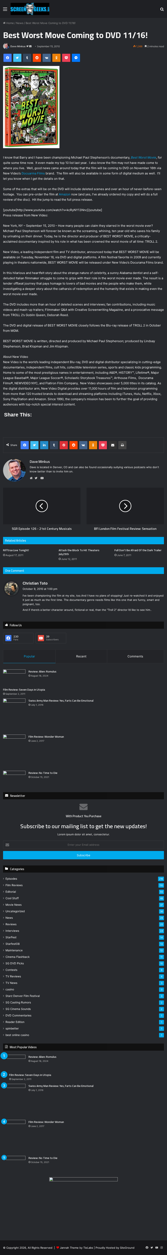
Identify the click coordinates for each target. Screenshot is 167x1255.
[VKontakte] (47, 58)
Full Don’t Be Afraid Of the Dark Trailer (138, 550)
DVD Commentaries (18, 1015)
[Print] (122, 445)
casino (9, 989)
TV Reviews (13, 976)
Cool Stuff (12, 898)
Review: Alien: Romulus (42, 671)
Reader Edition (14, 1022)
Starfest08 (12, 943)
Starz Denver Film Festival (22, 996)
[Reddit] (37, 58)
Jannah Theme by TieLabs (76, 1247)
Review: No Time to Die (43, 772)
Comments (135, 656)
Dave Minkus (18, 46)
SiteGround (127, 1247)
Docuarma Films (33, 173)
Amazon (64, 194)
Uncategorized (15, 911)
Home (9, 23)
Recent (81, 656)
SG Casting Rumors (18, 1002)
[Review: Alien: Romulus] (14, 677)
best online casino (17, 1035)
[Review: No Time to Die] (14, 778)
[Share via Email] (113, 445)
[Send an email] (30, 46)
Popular (29, 656)
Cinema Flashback (17, 956)
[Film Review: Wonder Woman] (14, 751)
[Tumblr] (27, 58)
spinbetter (12, 1028)
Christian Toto (35, 583)
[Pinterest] (64, 445)
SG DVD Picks (14, 963)
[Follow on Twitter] (27, 46)
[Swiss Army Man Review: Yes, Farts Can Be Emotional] (14, 715)
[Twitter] (17, 58)
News (19, 23)
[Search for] (162, 10)
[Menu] (5, 10)
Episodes (11, 878)
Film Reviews (14, 885)
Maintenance (14, 950)
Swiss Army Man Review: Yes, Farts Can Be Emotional (61, 700)
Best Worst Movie (143, 157)
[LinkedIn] (44, 445)
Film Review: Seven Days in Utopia (24, 689)
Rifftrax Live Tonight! (16, 550)
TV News (11, 983)
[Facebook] (7, 58)
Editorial (10, 891)
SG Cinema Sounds (18, 1009)
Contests (11, 969)
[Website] (32, 478)
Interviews (12, 930)
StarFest (10, 937)
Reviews (10, 924)
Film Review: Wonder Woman (46, 736)
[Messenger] (76, 58)
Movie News (13, 904)
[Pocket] (66, 58)
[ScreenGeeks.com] (30, 9)
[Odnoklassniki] (56, 58)
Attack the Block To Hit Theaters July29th (79, 552)
